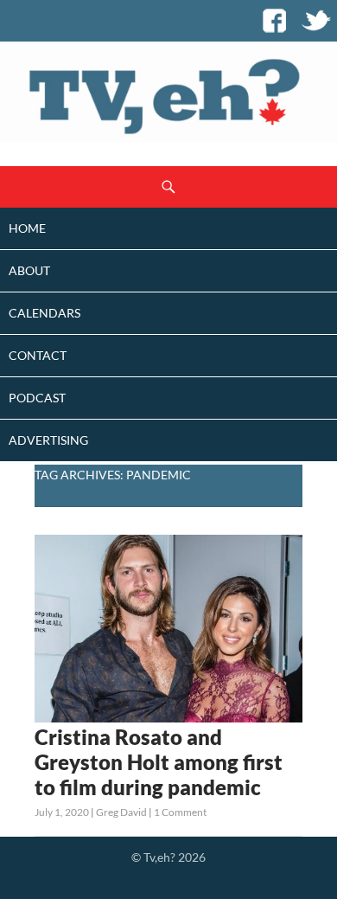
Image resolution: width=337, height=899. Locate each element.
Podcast (37, 397)
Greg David (121, 812)
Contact (38, 355)
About (29, 270)
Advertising (48, 440)
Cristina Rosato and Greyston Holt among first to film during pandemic (159, 761)
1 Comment (180, 812)
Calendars (44, 312)
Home (27, 228)
